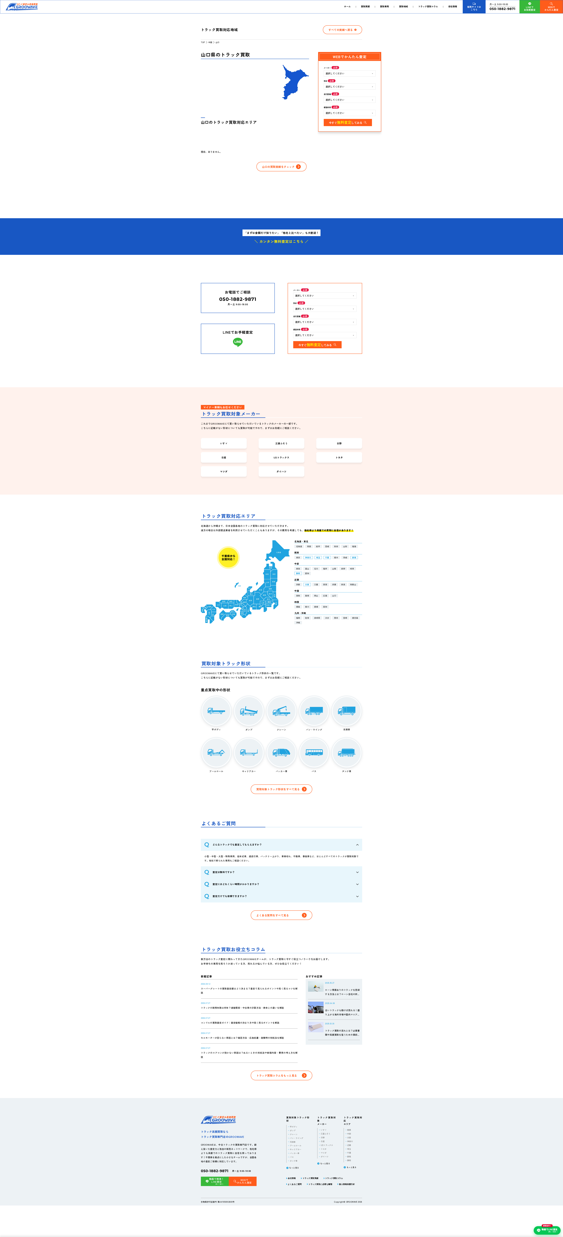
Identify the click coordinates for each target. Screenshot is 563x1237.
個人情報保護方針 (347, 1184)
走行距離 (327, 94)
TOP (203, 42)
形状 (325, 81)
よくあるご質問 (295, 1184)
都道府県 (327, 107)
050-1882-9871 (215, 1171)
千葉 (327, 557)
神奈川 (308, 557)
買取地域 (403, 6)
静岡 (298, 573)
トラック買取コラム (428, 6)
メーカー (327, 67)
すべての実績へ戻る (340, 30)
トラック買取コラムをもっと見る (276, 1075)
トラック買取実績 (310, 1178)
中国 (210, 42)
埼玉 (318, 557)
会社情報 (452, 6)
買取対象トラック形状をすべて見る (278, 789)
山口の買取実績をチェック (278, 167)
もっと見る (294, 1167)
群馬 (354, 557)
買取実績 (365, 6)
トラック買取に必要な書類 (320, 1184)
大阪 (307, 584)
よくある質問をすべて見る (272, 915)
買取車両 (384, 6)
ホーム (347, 6)
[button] (281, 845)
